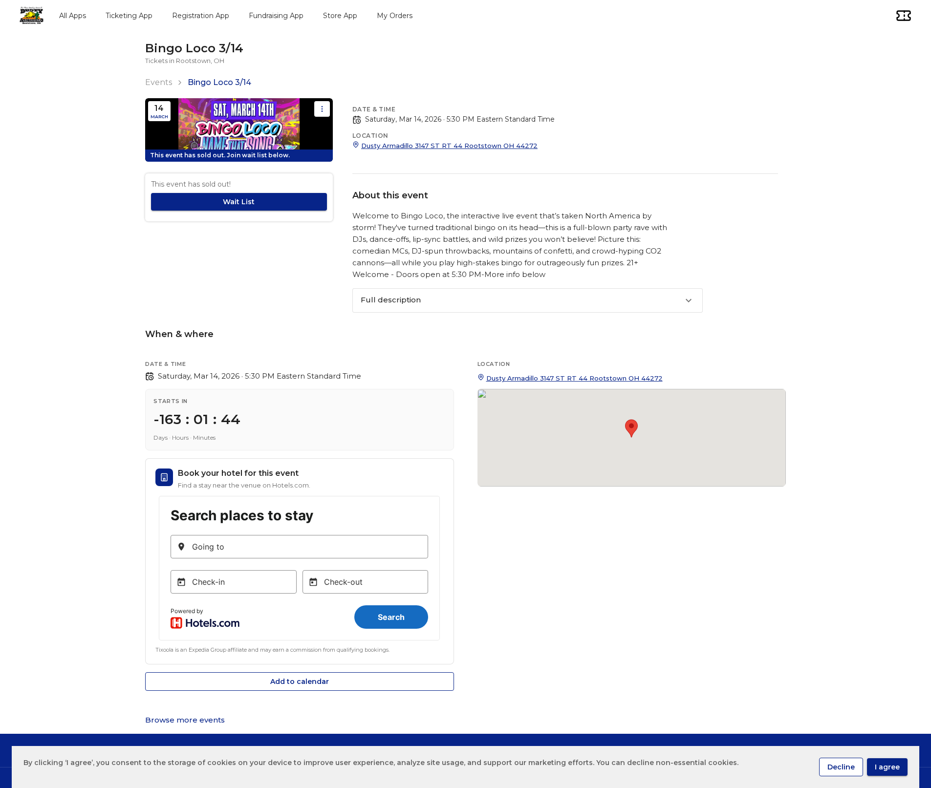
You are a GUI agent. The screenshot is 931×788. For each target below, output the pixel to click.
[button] (527, 300)
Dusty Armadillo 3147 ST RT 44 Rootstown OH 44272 (449, 145)
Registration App (200, 15)
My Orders (394, 15)
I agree (887, 767)
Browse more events (185, 719)
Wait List (239, 201)
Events (158, 82)
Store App (340, 15)
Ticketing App (129, 15)
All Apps (72, 15)
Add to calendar (299, 681)
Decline (841, 767)
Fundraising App (276, 15)
